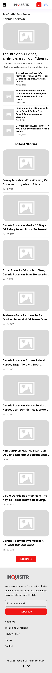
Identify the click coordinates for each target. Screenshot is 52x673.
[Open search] (38, 4)
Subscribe (26, 611)
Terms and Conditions (16, 627)
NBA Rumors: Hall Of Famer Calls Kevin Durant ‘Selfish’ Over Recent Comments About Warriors (32, 112)
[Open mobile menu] (4, 5)
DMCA (8, 640)
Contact (9, 646)
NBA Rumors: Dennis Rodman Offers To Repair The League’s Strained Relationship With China (31, 95)
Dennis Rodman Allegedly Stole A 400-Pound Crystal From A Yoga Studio (32, 128)
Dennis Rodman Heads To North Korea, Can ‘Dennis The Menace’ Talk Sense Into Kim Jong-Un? (25, 410)
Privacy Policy (12, 633)
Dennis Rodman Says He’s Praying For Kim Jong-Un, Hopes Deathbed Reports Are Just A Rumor (32, 77)
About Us (10, 621)
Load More (26, 558)
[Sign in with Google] (46, 4)
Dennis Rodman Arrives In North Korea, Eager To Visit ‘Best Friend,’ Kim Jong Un (25, 364)
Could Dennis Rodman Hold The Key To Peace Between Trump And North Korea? (25, 500)
